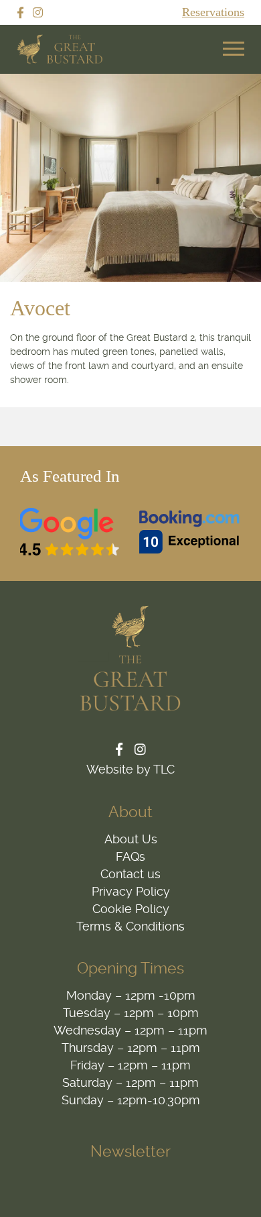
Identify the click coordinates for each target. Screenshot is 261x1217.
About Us (130, 839)
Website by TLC (130, 769)
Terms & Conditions (130, 926)
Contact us (130, 874)
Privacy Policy (131, 891)
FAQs (130, 856)
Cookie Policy (130, 909)
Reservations (213, 12)
